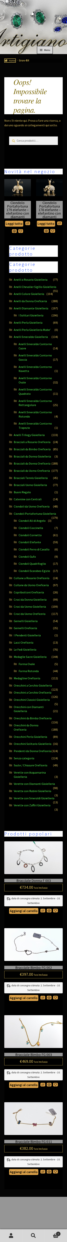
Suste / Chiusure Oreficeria (30, 765)
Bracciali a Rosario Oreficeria (32, 442)
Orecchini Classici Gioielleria (32, 700)
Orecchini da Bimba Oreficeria (33, 718)
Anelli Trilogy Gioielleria (29, 435)
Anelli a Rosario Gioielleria (30, 279)
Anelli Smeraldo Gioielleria (31, 337)
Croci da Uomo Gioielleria (30, 606)
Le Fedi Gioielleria (25, 649)
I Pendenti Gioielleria (27, 635)
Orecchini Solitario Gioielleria (32, 744)
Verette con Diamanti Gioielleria (34, 784)
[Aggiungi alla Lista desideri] (20, 231)
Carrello (52, 1232)
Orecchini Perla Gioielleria (30, 737)
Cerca (33, 1235)
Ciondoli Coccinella (31, 528)
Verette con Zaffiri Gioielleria (32, 805)
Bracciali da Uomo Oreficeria (32, 471)
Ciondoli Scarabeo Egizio (34, 571)
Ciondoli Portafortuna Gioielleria (35, 513)
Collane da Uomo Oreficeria (31, 585)
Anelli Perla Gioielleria (28, 322)
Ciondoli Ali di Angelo (32, 520)
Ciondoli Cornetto (30, 535)
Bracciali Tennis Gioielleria (31, 478)
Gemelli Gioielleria (26, 621)
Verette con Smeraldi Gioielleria (34, 798)
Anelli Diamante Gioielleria (31, 308)
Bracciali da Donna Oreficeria (32, 463)
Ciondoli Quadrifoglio (32, 563)
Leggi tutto (14, 223)
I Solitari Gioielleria (31, 315)
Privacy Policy (13, 1216)
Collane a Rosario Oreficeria (31, 578)
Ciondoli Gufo (27, 556)
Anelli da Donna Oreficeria (30, 301)
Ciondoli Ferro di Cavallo (34, 549)
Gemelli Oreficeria (25, 628)
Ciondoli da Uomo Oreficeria (32, 506)
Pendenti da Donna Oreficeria (32, 751)
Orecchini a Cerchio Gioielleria (33, 685)
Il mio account (11, 1235)
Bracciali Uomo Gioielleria (30, 485)
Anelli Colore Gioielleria (29, 294)
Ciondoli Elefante (30, 542)
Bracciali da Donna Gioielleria (32, 456)
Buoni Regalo (22, 492)
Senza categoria (24, 758)
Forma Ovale (27, 664)
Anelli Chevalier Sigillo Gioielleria (35, 287)
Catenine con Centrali (28, 499)
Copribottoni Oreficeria (29, 592)
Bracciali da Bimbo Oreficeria (32, 449)
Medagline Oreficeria (27, 678)
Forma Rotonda (29, 671)
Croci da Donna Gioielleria (30, 599)
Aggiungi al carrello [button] (24, 911)
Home (12, 60)
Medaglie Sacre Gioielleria (30, 657)
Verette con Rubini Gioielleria (32, 791)
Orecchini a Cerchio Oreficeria (32, 692)
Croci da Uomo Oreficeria (29, 614)
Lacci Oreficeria (23, 642)
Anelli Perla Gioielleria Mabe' (32, 330)
